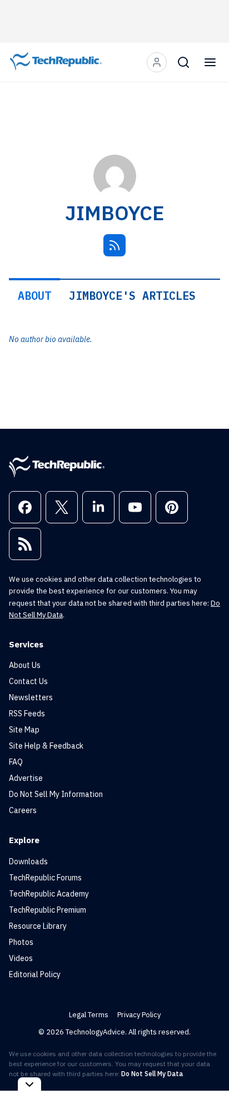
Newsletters (31, 697)
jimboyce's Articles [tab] (132, 295)
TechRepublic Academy (49, 894)
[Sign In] (157, 62)
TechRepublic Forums (45, 878)
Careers (23, 810)
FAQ (16, 762)
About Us (25, 665)
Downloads (28, 861)
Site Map (24, 730)
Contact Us (28, 681)
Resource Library (38, 926)
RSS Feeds (27, 714)
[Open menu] (210, 62)
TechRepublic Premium (47, 910)
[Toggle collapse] (29, 1084)
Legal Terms (88, 1014)
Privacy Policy (139, 1014)
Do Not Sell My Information (56, 794)
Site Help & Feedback (46, 746)
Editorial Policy (35, 974)
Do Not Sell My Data (152, 1074)
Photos (21, 942)
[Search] (183, 62)
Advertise (26, 778)
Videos (21, 958)
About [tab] (34, 295)
